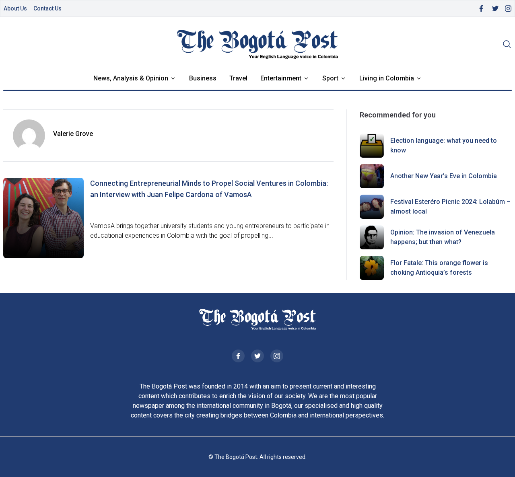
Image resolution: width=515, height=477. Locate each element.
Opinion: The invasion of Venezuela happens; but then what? (442, 237)
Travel (238, 78)
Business (202, 78)
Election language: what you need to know (443, 145)
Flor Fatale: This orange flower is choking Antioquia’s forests (439, 267)
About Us (15, 8)
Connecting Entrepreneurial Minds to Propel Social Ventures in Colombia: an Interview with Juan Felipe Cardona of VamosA (209, 189)
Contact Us (47, 8)
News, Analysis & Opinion (130, 78)
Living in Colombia (386, 78)
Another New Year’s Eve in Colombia (443, 176)
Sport (330, 78)
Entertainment (280, 78)
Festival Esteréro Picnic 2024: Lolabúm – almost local (450, 206)
